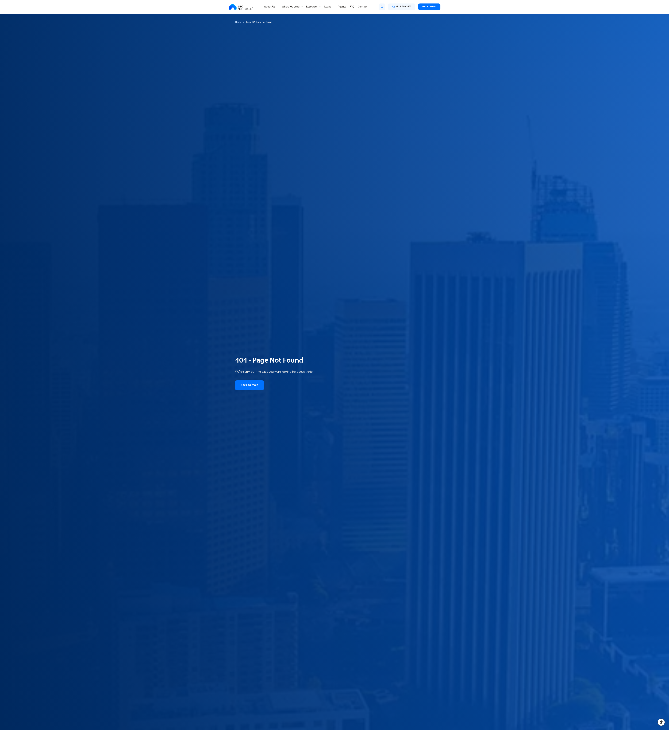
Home (238, 22)
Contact (362, 6)
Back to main (249, 385)
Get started (429, 6)
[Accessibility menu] (661, 722)
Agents (342, 6)
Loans (327, 6)
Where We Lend (290, 6)
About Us (269, 6)
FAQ (351, 6)
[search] (382, 6)
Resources (312, 6)
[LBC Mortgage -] (241, 7)
